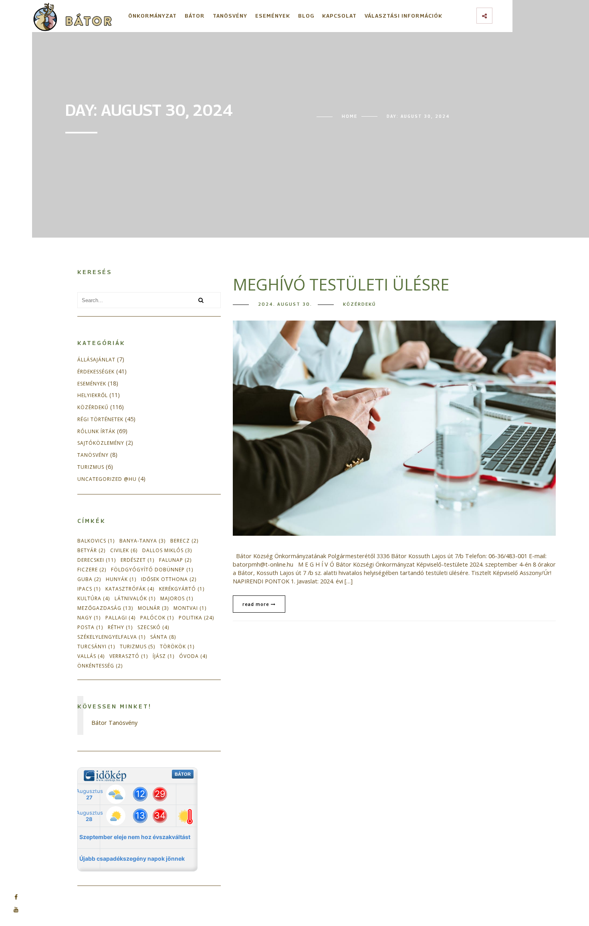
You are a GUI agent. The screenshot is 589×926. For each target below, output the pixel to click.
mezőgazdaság (105, 608)
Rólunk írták (96, 431)
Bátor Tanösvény (114, 722)
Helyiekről (92, 395)
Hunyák (121, 579)
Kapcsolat (339, 15)
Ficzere (91, 569)
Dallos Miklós (167, 550)
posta (90, 627)
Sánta (163, 636)
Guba (89, 579)
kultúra (93, 598)
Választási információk (403, 15)
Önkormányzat (152, 15)
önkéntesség (100, 665)
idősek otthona (168, 579)
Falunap (175, 560)
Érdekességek (96, 372)
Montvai (189, 608)
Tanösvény (230, 15)
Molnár (153, 608)
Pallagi (120, 617)
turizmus (137, 646)
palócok (157, 617)
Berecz (184, 540)
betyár (91, 550)
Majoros (176, 598)
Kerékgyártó (181, 588)
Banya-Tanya (142, 540)
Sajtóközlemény (100, 443)
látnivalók (135, 598)
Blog (306, 15)
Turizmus (90, 467)
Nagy (89, 617)
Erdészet (137, 560)
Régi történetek (100, 419)
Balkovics (96, 540)
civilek (123, 550)
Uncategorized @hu (107, 479)
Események (272, 15)
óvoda (193, 656)
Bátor (195, 15)
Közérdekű (93, 407)
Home (349, 116)
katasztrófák (129, 588)
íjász (163, 656)
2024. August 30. (285, 304)
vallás (91, 656)
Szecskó (153, 627)
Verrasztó (128, 656)
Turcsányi (96, 646)
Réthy (120, 627)
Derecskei (96, 560)
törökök (177, 646)
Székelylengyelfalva (111, 636)
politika (196, 617)
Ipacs (89, 588)
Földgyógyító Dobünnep (152, 569)
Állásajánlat (96, 360)
